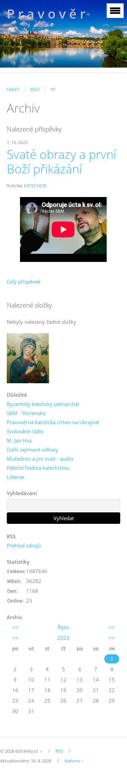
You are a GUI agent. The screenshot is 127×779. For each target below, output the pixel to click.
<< (15, 627)
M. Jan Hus (19, 440)
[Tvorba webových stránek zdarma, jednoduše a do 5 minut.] (41, 751)
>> (112, 627)
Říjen (63, 627)
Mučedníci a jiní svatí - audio (40, 458)
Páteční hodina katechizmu (38, 467)
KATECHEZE (35, 185)
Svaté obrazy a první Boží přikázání (61, 161)
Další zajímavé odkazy (32, 449)
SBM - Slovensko (26, 413)
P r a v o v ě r (46, 13)
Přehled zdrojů (24, 545)
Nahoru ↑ (73, 761)
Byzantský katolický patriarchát (43, 403)
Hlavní (13, 89)
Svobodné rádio (25, 431)
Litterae (15, 476)
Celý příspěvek (24, 281)
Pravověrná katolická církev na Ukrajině (53, 422)
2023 (34, 89)
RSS (59, 751)
